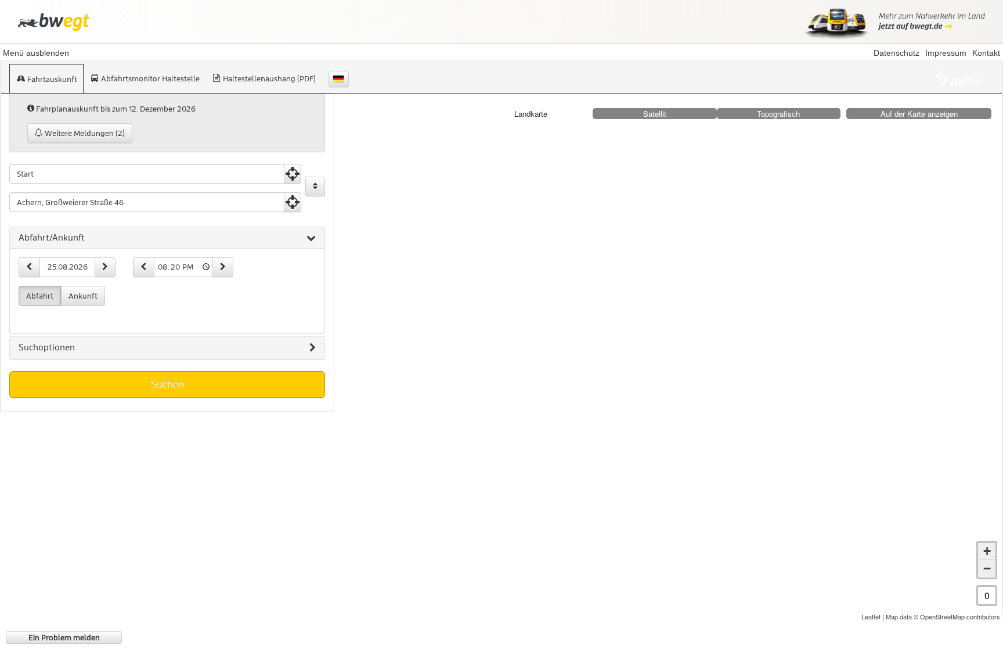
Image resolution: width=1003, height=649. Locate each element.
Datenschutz (896, 53)
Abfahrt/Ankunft (52, 237)
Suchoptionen (47, 347)
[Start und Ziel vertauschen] (315, 186)
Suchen (167, 384)
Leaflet (871, 616)
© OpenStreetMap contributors (957, 616)
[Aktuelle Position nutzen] (292, 174)
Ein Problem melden (64, 637)
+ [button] (987, 551)
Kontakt (986, 53)
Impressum (945, 53)
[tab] (167, 238)
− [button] (987, 568)
